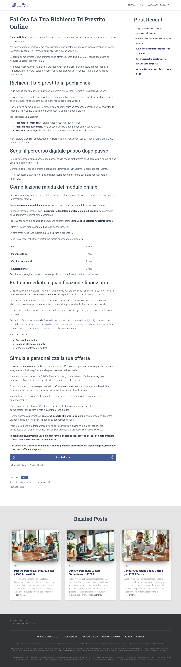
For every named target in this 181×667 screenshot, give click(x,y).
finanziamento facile (25, 482)
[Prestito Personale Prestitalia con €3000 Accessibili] (35, 545)
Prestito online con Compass (84, 274)
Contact (140, 637)
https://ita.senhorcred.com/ (67, 650)
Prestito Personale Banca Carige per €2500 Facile (143, 572)
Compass (46, 106)
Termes (128, 637)
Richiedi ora (63, 457)
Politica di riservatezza (48, 637)
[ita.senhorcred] (22, 4)
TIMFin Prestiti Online (52, 376)
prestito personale (43, 482)
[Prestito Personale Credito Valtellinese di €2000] (90, 545)
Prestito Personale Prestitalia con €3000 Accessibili (34, 572)
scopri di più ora (97, 138)
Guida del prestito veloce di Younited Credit (66, 320)
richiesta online (17, 487)
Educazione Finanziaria (158, 5)
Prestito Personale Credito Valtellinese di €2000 (84, 572)
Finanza (131, 5)
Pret (142, 5)
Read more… (20, 595)
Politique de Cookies (111, 637)
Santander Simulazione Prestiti (31, 406)
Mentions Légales (90, 637)
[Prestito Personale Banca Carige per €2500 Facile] (145, 545)
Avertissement (70, 637)
